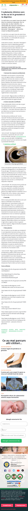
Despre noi (4, 455)
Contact (14, 460)
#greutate (22, 329)
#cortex (11, 329)
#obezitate (4, 331)
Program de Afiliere (6, 458)
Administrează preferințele (8, 509)
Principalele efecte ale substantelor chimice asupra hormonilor (12, 396)
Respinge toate (21, 505)
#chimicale (4, 329)
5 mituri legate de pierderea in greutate (11, 349)
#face (16, 329)
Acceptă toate (7, 505)
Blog (6, 9)
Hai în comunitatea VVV (19, 457)
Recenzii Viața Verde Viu (21, 455)
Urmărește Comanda (8, 457)
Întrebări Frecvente (21, 458)
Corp (2, 393)
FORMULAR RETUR (11, 455)
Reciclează (14, 458)
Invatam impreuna (6, 346)
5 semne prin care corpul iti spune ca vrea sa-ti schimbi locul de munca (13, 373)
